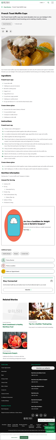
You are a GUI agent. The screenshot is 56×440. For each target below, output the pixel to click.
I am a (41, 2)
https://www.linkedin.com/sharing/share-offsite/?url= (6, 31)
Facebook (32, 415)
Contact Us (3, 390)
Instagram (41, 415)
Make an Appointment (12, 271)
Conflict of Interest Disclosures (38, 426)
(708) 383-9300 (34, 402)
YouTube (37, 415)
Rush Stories (7, 7)
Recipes (16, 253)
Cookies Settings (5, 400)
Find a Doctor (10, 260)
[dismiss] (54, 428)
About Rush (3, 371)
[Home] (28, 420)
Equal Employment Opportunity (31, 426)
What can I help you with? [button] (46, 431)
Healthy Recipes (7, 253)
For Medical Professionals (7, 397)
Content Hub (25, 253)
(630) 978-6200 (34, 388)
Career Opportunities (5, 367)
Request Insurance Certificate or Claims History (11, 412)
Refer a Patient (4, 386)
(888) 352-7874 (34, 375)
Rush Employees (5, 408)
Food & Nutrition (7, 24)
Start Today (26, 229)
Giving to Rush (4, 378)
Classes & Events (5, 393)
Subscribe (27, 289)
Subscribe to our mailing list (43, 368)
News (2, 375)
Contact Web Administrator (15, 425)
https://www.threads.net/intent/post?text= (10, 31)
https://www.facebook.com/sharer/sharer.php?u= (3, 31)
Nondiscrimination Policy (23, 425)
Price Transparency (46, 425)
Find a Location (10, 266)
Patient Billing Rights (51, 426)
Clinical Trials (4, 382)
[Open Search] (48, 2)
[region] (28, 436)
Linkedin (45, 415)
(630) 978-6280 (34, 408)
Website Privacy (9, 425)
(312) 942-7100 (34, 395)
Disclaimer (4, 424)
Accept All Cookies (24, 437)
